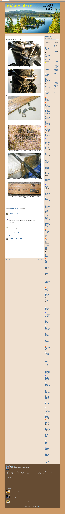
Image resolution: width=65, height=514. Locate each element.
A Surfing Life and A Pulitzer (47, 310)
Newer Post (8, 259)
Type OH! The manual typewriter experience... (47, 167)
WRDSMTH (47, 223)
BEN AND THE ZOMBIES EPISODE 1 (47, 386)
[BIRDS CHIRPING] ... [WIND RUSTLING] (56, 67)
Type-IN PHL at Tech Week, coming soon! (47, 315)
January (56, 63)
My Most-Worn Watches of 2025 (47, 130)
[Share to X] (22, 208)
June (55, 56)
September (56, 52)
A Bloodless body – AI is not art (47, 142)
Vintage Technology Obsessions (47, 216)
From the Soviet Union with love (47, 429)
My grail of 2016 (47, 295)
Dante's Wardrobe (47, 134)
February (56, 61)
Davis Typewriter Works (47, 231)
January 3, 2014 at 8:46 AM (17, 238)
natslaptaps (47, 304)
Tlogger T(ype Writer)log (47, 397)
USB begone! (47, 405)
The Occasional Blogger (47, 442)
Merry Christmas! (47, 450)
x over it (46, 277)
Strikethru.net (47, 266)
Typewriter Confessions (47, 421)
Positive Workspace (47, 341)
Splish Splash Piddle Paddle (55, 74)
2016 (55, 45)
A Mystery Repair (56, 86)
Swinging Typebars (47, 245)
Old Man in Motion (47, 368)
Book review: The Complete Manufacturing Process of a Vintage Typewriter (47, 48)
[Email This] (20, 208)
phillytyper (47, 313)
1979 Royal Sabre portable (47, 241)
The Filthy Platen (47, 140)
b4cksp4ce (47, 294)
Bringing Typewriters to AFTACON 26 (47, 106)
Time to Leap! (47, 187)
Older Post (40, 259)
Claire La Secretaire (47, 377)
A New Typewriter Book (47, 64)
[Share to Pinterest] (24, 208)
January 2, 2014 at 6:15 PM (14, 232)
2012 (55, 89)
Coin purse (47, 267)
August (56, 54)
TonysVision (13, 466)
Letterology (47, 308)
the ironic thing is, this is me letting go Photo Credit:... (47, 225)
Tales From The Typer (47, 93)
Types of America (46, 361)
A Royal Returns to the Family (56, 78)
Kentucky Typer (47, 320)
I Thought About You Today (47, 444)
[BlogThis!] (21, 208)
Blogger (38, 506)
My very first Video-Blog (47, 290)
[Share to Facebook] (23, 208)
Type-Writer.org (47, 69)
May (55, 57)
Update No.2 (47, 417)
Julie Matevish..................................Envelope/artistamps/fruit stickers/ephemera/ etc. (47, 79)
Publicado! (47, 273)
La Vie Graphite (46, 99)
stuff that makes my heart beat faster (47, 434)
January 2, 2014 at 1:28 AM (15, 213)
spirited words (47, 100)
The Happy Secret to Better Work (47, 343)
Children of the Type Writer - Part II (47, 399)
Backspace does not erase (47, 86)
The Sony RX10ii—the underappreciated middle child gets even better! (47, 371)
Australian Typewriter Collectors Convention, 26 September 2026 (47, 58)
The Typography (47, 152)
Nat (9, 232)
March (56, 60)
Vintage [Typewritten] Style (47, 349)
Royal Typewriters (47, 239)
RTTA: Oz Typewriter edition (46, 457)
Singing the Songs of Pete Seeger (56, 70)
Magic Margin (47, 173)
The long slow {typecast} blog (47, 253)
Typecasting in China (47, 289)
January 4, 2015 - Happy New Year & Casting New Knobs (47, 411)
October (56, 51)
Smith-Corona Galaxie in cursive (47, 336)
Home (25, 259)
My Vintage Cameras (47, 199)
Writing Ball (47, 45)
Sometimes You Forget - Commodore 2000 (47, 234)
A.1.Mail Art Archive (47, 75)
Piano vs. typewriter (46, 70)
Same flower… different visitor (47, 169)
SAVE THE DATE (47, 263)
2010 (55, 92)
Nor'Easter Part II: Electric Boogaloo (47, 248)
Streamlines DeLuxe (47, 449)
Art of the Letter (47, 384)
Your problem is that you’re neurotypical (47, 284)
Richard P (10, 219)
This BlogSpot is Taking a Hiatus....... (47, 201)
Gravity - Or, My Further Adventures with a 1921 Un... (56, 82)
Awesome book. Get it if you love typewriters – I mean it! (47, 363)
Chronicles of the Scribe (47, 186)
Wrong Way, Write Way (47, 178)
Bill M (10, 213)
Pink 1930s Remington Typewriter (47, 379)
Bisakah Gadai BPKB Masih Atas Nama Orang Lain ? (47, 161)
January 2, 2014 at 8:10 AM (16, 219)
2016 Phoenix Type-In (47, 300)
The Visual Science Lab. (47, 111)
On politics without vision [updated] (47, 255)
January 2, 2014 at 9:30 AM (16, 226)
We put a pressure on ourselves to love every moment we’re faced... (47, 193)
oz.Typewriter (47, 63)
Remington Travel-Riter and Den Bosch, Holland (18, 500)
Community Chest (47, 423)
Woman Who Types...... (47, 404)
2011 (55, 91)
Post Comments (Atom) (14, 261)
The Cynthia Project (47, 282)
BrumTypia (47, 408)
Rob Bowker (11, 238)
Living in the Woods (47, 334)
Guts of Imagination (47, 206)
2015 (55, 46)
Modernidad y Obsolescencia (47, 272)
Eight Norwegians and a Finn (47, 437)
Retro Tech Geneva (47, 455)
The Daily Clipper (47, 416)
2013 (55, 88)
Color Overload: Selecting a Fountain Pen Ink (47, 329)
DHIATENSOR (47, 347)
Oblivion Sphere (46, 158)
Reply (10, 216)
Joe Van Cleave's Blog (47, 104)
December (56, 49)
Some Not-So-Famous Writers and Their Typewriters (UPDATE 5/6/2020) (47, 209)
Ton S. (10, 226)
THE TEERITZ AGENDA (47, 128)
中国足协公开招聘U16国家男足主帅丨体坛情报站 (47, 181)
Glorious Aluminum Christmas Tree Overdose (47, 219)
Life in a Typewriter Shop (47, 261)
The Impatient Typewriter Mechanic (47, 354)
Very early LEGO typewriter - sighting (47, 88)
